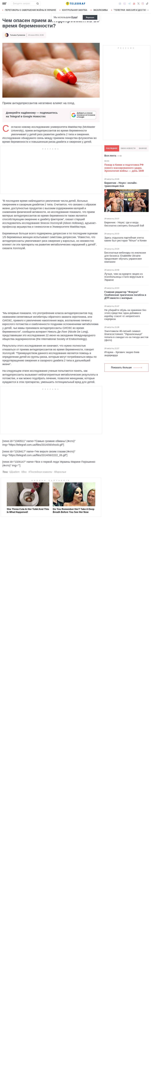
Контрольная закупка (74, 10)
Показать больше (121, 367)
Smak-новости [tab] (128, 148)
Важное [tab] (143, 148)
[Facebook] (120, 3)
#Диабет (14, 472)
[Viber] (124, 3)
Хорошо (90, 17)
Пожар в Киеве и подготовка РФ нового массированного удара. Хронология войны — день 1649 (124, 167)
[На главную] (75, 3)
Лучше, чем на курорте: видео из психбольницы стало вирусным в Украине (123, 276)
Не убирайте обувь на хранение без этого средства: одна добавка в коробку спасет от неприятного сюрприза (125, 314)
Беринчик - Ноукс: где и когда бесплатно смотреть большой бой (124, 224)
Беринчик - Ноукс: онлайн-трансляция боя (120, 184)
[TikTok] (147, 3)
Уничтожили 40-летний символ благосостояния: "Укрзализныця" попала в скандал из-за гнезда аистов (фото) (126, 336)
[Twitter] (138, 3)
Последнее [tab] (111, 148)
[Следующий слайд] (148, 10)
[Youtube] (134, 3)
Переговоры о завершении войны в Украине (30, 10)
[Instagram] (143, 3)
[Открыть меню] (4, 3)
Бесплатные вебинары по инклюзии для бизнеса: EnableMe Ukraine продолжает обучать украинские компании (125, 257)
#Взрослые (60, 472)
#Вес (24, 472)
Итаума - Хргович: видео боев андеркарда (121, 354)
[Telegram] (129, 3)
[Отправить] (37, 3)
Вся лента (110, 155)
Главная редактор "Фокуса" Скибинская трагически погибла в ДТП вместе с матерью (125, 295)
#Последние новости (40, 472)
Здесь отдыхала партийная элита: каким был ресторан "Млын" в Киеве (125, 239)
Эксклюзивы (100, 10)
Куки (74, 17)
